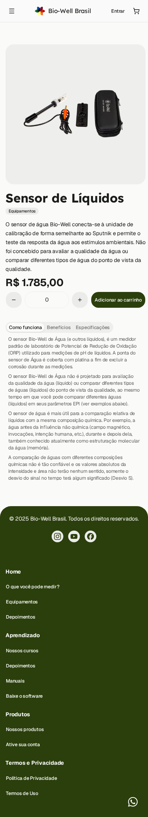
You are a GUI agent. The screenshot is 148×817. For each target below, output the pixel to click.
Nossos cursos (22, 650)
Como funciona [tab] (25, 327)
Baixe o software (24, 696)
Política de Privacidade (31, 778)
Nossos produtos (25, 729)
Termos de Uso (22, 793)
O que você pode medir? (33, 587)
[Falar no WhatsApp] (132, 801)
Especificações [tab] (93, 327)
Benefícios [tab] (59, 327)
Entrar (118, 11)
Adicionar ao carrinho (118, 300)
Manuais (15, 681)
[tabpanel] (74, 408)
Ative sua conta (23, 744)
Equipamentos (22, 602)
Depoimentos (20, 617)
